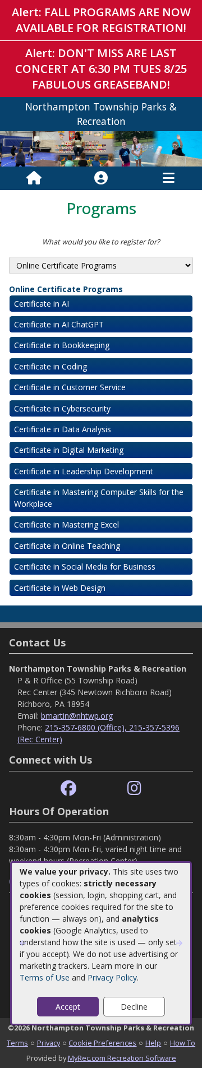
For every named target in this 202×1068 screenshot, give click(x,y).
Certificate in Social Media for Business (84, 566)
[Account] (101, 178)
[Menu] (169, 178)
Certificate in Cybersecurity (62, 408)
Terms (17, 1043)
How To (182, 1043)
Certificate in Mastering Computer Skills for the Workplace (98, 498)
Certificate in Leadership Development (83, 471)
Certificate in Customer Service (70, 387)
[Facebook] (68, 788)
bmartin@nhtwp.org (77, 715)
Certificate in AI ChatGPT (59, 324)
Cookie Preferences (102, 1043)
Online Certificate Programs (66, 289)
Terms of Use (45, 977)
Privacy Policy (112, 977)
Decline (134, 1006)
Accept (68, 1006)
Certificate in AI (41, 303)
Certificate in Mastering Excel (66, 524)
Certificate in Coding (50, 366)
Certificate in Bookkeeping (61, 345)
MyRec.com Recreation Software (122, 1058)
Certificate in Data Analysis (62, 429)
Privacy (48, 1043)
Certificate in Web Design (59, 587)
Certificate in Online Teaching (67, 545)
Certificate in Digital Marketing (68, 450)
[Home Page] (34, 178)
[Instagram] (134, 788)
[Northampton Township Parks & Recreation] (101, 147)
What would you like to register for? (101, 242)
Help (153, 1043)
